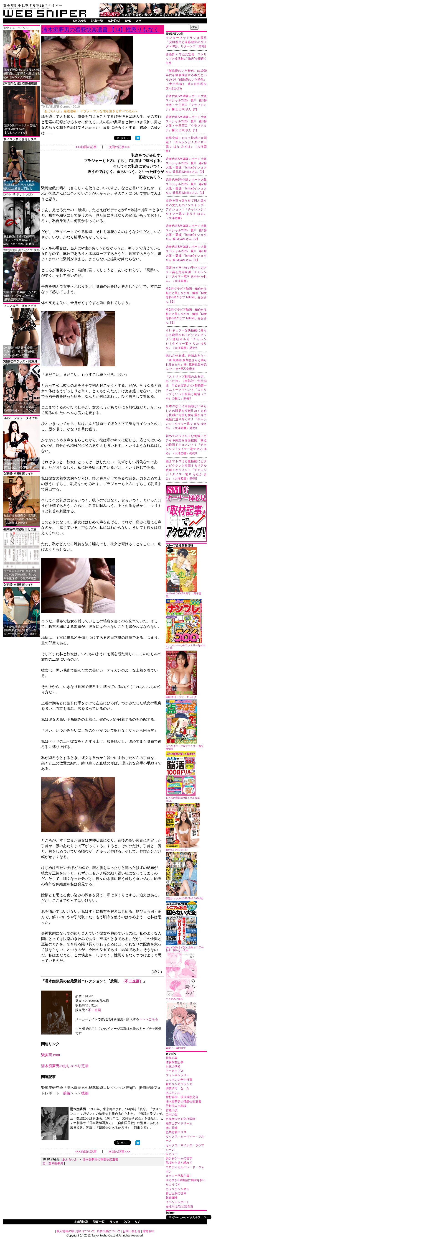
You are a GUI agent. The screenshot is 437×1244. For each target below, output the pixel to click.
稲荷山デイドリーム (179, 1123)
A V (138, 21)
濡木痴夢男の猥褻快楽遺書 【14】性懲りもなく (100, 30)
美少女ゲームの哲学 (179, 1158)
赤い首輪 (172, 1127)
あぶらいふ (173, 1092)
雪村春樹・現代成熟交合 (182, 1097)
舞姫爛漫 (172, 1197)
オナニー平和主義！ (179, 1176)
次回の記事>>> (119, 147)
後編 (85, 1093)
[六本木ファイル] (21, 135)
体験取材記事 (174, 1062)
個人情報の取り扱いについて (75, 1231)
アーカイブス (174, 1071)
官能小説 (172, 1110)
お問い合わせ (131, 1231)
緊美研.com (50, 1055)
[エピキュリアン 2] (21, 413)
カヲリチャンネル (177, 1189)
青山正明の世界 (176, 1193)
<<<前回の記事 (86, 147)
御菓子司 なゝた (177, 1088)
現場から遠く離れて (179, 1162)
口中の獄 (172, 1114)
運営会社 (148, 1231)
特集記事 (172, 1058)
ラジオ (114, 1222)
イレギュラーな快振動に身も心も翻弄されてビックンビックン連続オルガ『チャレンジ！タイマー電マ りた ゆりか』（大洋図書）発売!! (186, 339)
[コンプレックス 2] (21, 79)
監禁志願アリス (176, 1132)
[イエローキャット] (21, 469)
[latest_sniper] (186, 546)
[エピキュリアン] (152, 16)
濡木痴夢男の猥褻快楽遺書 (183, 1101)
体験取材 (114, 21)
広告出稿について (109, 1231)
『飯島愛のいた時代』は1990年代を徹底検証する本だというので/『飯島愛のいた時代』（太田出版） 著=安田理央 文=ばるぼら (188, 79)
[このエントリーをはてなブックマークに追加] (137, 139)
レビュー (172, 1154)
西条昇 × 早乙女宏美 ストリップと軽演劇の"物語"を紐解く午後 (186, 59)
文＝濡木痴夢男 (53, 1163)
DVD (128, 21)
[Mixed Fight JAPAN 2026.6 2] (21, 190)
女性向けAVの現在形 (179, 1206)
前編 (66, 1093)
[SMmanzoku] (21, 246)
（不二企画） (132, 981)
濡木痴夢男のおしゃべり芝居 (65, 1066)
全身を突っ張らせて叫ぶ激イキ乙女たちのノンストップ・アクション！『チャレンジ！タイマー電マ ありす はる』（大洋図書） (186, 209)
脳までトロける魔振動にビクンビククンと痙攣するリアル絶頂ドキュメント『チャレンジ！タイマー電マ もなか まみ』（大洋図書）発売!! (186, 470)
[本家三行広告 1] (21, 580)
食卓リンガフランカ (179, 1084)
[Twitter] (186, 1213)
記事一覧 (97, 21)
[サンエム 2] (21, 357)
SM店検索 (79, 21)
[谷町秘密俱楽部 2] (21, 302)
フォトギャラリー (177, 1075)
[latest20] (186, 34)
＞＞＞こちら (148, 1019)
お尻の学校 (173, 1066)
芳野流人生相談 (176, 1106)
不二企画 (94, 1010)
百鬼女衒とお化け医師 (180, 1119)
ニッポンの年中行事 (179, 1079)
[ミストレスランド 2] (21, 525)
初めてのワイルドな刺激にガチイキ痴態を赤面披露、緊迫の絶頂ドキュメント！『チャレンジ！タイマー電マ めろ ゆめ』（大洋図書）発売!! (186, 444)
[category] (186, 1054)
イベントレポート (177, 1202)
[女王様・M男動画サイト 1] (21, 636)
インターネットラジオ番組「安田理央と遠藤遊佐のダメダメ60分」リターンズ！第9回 (186, 42)
